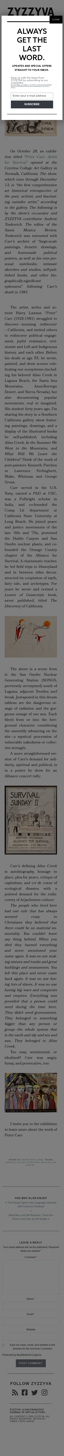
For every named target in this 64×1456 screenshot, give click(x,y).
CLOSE (56, 19)
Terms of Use (36, 85)
